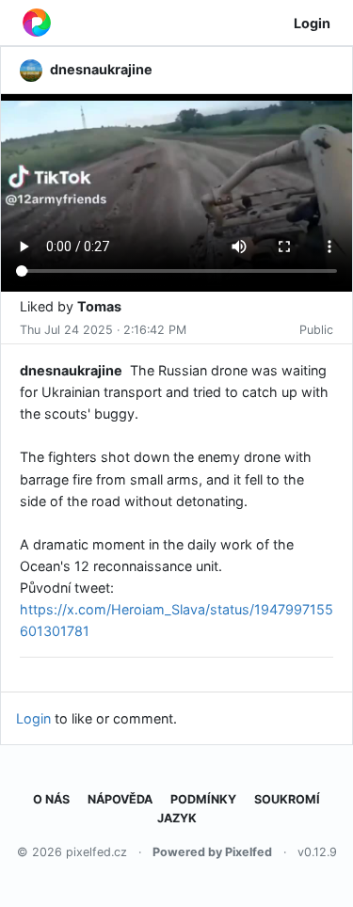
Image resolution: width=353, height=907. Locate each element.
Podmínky (203, 799)
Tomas (99, 306)
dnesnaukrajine (71, 370)
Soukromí (287, 799)
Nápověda (120, 799)
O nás (51, 799)
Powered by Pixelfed (212, 852)
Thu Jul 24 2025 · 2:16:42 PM (103, 330)
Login (312, 23)
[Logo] (36, 22)
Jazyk (177, 818)
